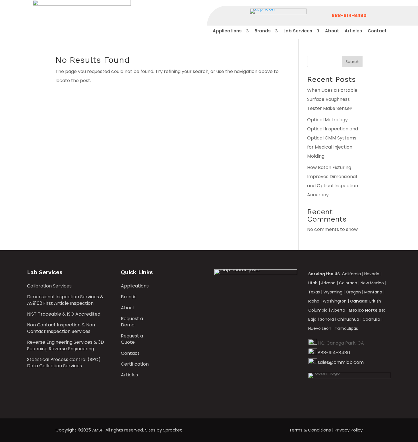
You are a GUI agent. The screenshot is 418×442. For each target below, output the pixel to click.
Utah (313, 283)
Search (352, 61)
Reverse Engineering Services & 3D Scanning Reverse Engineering (65, 345)
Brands (128, 297)
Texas (314, 292)
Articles (129, 375)
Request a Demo (132, 322)
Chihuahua (348, 319)
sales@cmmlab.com (341, 362)
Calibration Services (49, 286)
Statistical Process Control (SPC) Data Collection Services (64, 362)
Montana (373, 292)
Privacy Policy (349, 430)
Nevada (371, 274)
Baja (312, 319)
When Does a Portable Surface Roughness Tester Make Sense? (332, 99)
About (127, 308)
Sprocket (172, 430)
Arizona (328, 283)
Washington (335, 301)
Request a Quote (132, 339)
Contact (130, 353)
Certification (135, 364)
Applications (135, 286)
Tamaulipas (346, 328)
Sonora (327, 319)
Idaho (313, 301)
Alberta (338, 310)
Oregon (353, 292)
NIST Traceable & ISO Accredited (63, 314)
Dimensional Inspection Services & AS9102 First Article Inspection (65, 300)
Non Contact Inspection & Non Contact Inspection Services (61, 328)
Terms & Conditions (310, 430)
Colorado (348, 283)
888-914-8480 (334, 352)
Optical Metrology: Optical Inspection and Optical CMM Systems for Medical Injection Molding (332, 137)
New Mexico (372, 283)
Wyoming (332, 292)
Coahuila (371, 319)
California (351, 274)
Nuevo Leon (319, 328)
